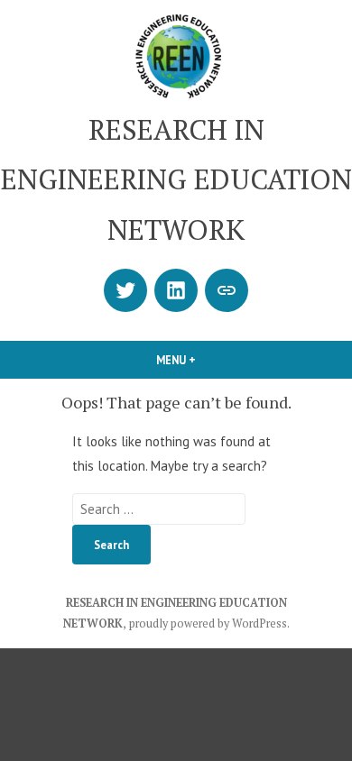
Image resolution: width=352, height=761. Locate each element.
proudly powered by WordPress (208, 623)
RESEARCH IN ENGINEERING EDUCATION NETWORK (176, 179)
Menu (206, 360)
